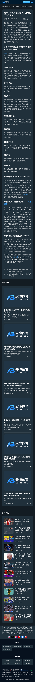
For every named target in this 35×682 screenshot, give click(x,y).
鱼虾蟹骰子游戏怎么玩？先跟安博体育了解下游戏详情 (17, 458)
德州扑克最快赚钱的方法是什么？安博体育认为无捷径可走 (20, 270)
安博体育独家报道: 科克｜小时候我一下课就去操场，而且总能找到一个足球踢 (23, 581)
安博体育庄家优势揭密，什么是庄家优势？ (17, 421)
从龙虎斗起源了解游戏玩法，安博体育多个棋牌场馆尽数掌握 (17, 495)
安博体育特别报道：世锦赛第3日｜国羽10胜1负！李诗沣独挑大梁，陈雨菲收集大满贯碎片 (23, 590)
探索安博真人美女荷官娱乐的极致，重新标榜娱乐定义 (17, 348)
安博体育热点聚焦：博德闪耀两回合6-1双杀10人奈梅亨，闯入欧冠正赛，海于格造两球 (23, 538)
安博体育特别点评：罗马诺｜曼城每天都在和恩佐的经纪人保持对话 (23, 546)
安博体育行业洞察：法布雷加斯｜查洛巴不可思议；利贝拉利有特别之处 (23, 564)
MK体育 (28, 663)
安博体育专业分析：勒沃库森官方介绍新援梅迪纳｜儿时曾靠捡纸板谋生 (23, 607)
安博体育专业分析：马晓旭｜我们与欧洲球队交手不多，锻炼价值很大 (23, 616)
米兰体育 (6, 663)
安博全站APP (28, 646)
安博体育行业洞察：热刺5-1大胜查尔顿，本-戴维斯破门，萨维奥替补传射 (23, 529)
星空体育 (27, 660)
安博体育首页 (6, 6)
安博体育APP (17, 646)
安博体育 (6, 53)
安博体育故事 (15, 6)
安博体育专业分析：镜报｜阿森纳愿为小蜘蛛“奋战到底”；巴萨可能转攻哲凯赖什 (23, 520)
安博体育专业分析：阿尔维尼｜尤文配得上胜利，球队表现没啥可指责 (23, 555)
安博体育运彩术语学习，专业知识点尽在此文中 (20, 275)
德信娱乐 (17, 663)
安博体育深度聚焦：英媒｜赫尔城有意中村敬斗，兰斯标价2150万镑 (23, 599)
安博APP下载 (6, 649)
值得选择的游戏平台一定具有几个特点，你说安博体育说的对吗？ (16, 384)
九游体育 (17, 660)
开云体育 (6, 660)
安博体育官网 (7, 646)
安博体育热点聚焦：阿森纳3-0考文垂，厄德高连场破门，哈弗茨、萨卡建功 (23, 572)
